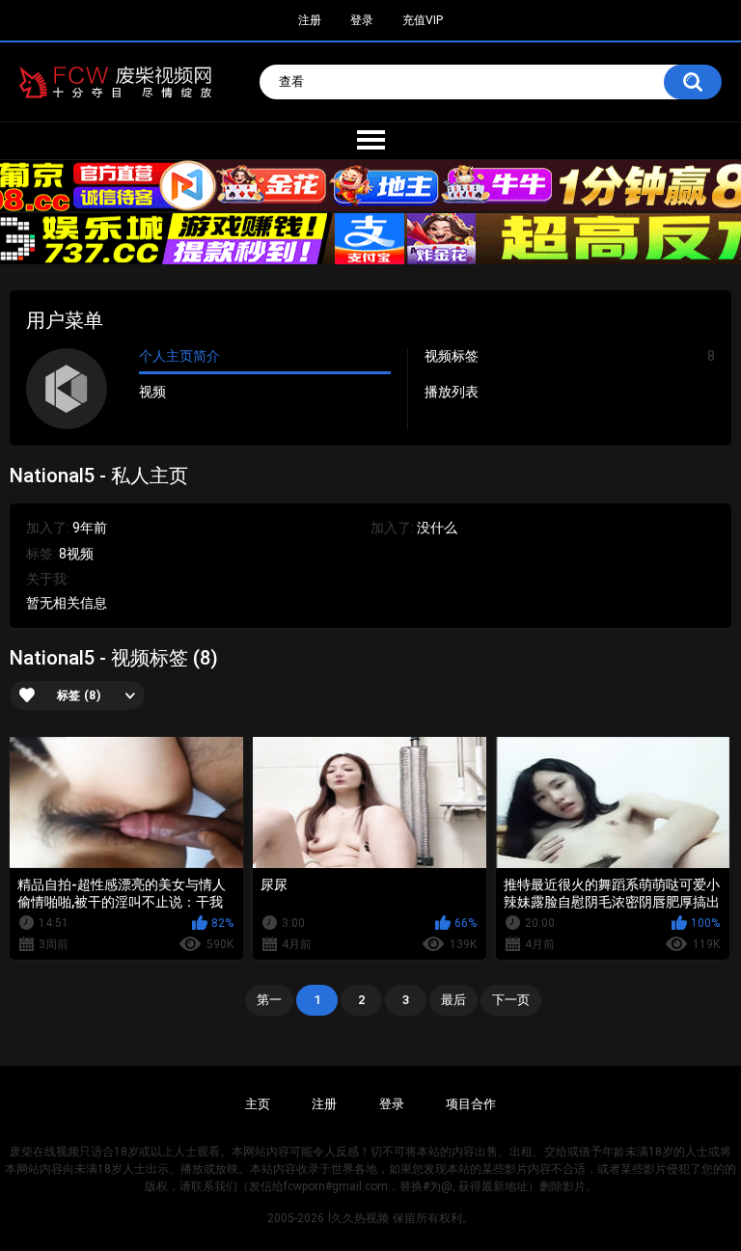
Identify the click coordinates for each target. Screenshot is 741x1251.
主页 (257, 1104)
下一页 (511, 1000)
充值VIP (422, 20)
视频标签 (570, 356)
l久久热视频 (358, 1218)
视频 (152, 391)
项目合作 (471, 1104)
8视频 (76, 553)
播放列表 (452, 391)
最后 (453, 1000)
